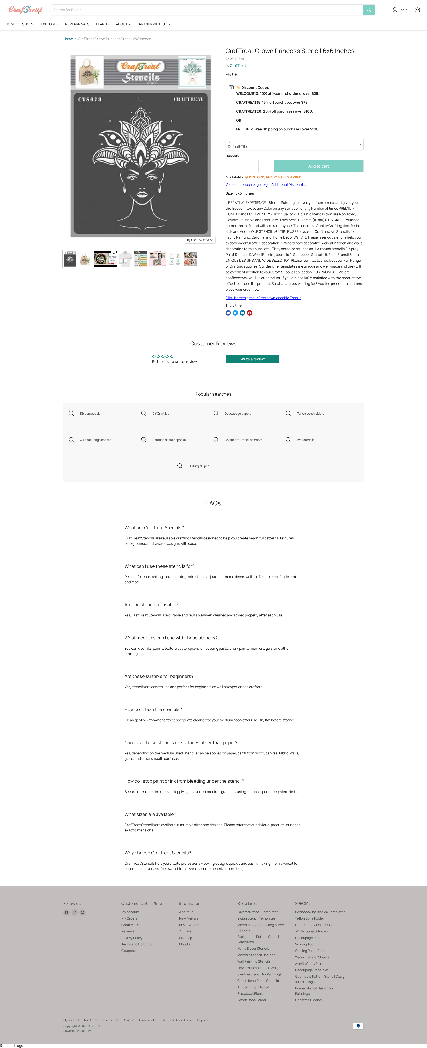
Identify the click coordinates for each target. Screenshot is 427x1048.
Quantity (232, 156)
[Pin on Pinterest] (249, 313)
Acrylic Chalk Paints (310, 963)
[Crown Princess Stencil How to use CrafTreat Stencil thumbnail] (175, 259)
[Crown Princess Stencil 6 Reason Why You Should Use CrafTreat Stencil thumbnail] (140, 259)
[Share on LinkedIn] (242, 313)
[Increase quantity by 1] (264, 166)
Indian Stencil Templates (256, 918)
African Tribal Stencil (253, 987)
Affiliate (185, 931)
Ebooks (185, 944)
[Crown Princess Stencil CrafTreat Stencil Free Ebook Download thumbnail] (157, 259)
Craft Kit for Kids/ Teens (313, 924)
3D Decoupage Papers (312, 931)
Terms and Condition (137, 944)
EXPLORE (49, 24)
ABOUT (122, 24)
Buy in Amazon (190, 924)
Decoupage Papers (309, 937)
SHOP (27, 24)
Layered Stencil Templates (257, 912)
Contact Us (130, 924)
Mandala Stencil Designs (256, 955)
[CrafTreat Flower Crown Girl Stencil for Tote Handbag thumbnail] (85, 259)
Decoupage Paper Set (311, 970)
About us (186, 912)
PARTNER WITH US (152, 24)
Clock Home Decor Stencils (258, 980)
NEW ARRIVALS (77, 24)
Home (68, 39)
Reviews (128, 931)
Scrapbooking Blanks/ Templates (320, 912)
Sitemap (185, 937)
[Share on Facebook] (228, 313)
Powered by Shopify (77, 1031)
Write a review (252, 359)
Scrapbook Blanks (250, 993)
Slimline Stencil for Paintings (259, 974)
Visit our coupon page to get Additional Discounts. (266, 184)
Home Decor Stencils (253, 948)
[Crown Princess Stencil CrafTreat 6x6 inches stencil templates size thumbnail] (125, 259)
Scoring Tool (304, 944)
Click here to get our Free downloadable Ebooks (263, 297)
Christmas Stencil (309, 1000)
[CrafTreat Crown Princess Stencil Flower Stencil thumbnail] (70, 259)
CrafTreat (238, 65)
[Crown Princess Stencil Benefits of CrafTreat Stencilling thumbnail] (190, 259)
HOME (11, 24)
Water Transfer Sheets (312, 957)
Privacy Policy (132, 937)
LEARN (101, 24)
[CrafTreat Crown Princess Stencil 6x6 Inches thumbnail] (105, 259)
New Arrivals (188, 918)
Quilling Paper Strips (310, 950)
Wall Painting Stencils (254, 961)
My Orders (129, 918)
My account (130, 912)
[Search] (369, 10)
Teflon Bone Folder (251, 1000)
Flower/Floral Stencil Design (259, 967)
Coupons (128, 950)
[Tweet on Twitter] (235, 313)
